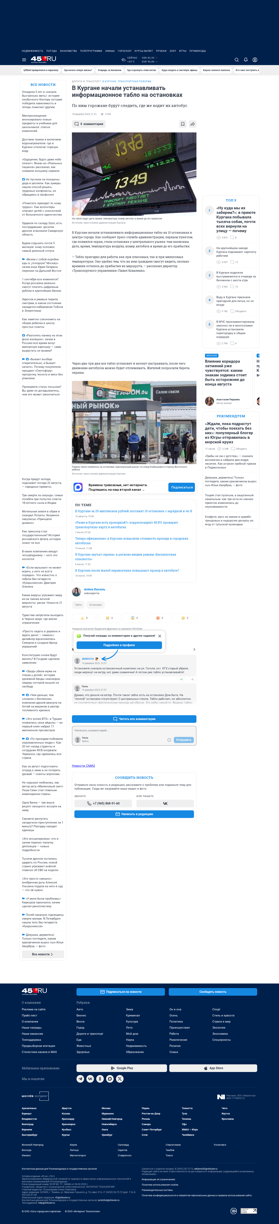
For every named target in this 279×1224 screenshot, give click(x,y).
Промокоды (197, 51)
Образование (135, 1052)
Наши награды (32, 1027)
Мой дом (132, 1033)
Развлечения (178, 1040)
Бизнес (81, 1015)
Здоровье (83, 1052)
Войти (85, 741)
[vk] (90, 1079)
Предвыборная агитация (38, 1046)
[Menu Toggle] (24, 59)
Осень (173, 1015)
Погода (51, 51)
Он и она (175, 1009)
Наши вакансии (32, 1033)
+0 (181, 679)
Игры (182, 51)
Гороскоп (125, 51)
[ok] (100, 1079)
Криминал (133, 1015)
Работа (174, 1033)
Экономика (220, 1033)
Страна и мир (221, 1021)
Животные (83, 1046)
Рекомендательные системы (157, 1190)
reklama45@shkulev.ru (206, 1168)
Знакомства (68, 51)
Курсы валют (144, 51)
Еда (78, 1040)
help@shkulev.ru (46, 1203)
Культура (132, 1021)
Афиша (110, 51)
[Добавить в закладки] (183, 124)
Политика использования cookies (160, 1184)
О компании (30, 1021)
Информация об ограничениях (158, 1179)
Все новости (43, 84)
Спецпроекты (221, 1040)
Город (80, 1027)
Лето (129, 1027)
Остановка (95, 604)
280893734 (88, 659)
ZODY (173, 51)
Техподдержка (31, 1040)
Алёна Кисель (94, 589)
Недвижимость (32, 51)
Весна (80, 1021)
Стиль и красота (223, 1015)
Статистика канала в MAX (39, 1052)
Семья (173, 1052)
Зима (129, 1009)
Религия (174, 1046)
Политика (176, 1021)
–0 (191, 679)
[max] (110, 1079)
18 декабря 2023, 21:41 (84, 114)
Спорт (216, 1009)
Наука (130, 1040)
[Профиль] (254, 59)
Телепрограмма (91, 51)
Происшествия (179, 1027)
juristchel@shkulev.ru (109, 1200)
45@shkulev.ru (62, 1197)
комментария (91, 124)
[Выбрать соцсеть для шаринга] (192, 124)
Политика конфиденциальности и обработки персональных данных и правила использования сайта (197, 1195)
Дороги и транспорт (89, 1033)
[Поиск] (236, 59)
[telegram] (80, 1079)
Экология (218, 1027)
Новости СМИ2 (83, 766)
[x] (120, 1079)
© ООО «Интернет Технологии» (82, 1211)
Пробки (161, 51)
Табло (78, 604)
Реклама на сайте (34, 1009)
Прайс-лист (29, 1015)
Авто (79, 1009)
